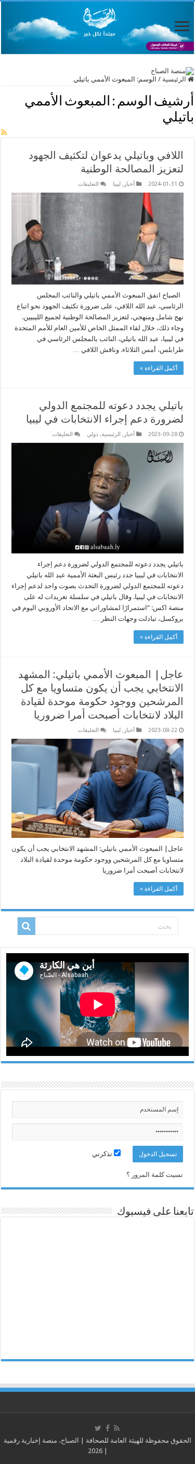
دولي (92, 434)
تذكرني (103, 1154)
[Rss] (117, 1428)
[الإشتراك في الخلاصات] (4, 132)
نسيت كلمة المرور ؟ (154, 1174)
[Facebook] (108, 1428)
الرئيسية (175, 79)
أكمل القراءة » (158, 368)
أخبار (129, 184)
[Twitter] (98, 1428)
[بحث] (26, 926)
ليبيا (117, 184)
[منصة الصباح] (97, 28)
